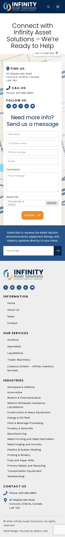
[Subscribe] (58, 251)
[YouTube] (32, 106)
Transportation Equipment (24, 471)
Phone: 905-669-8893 (19, 92)
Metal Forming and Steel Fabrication (30, 439)
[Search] (48, 6)
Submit (29, 215)
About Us (13, 309)
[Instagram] (14, 106)
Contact (12, 323)
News (10, 316)
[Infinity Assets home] (22, 6)
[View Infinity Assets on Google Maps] (47, 53)
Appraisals (14, 346)
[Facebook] (8, 106)
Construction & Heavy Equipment (28, 412)
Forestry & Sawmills (20, 428)
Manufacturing (16, 433)
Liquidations (15, 353)
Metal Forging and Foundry (24, 444)
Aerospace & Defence (21, 387)
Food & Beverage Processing (25, 423)
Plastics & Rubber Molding (24, 449)
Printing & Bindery (18, 455)
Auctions (13, 339)
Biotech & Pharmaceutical (24, 397)
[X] (20, 106)
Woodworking (15, 476)
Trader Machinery (18, 359)
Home (11, 303)
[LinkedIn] (26, 106)
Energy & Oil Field (18, 417)
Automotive (14, 392)
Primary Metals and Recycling (26, 465)
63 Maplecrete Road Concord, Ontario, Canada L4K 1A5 (22, 77)
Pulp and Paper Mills (20, 460)
